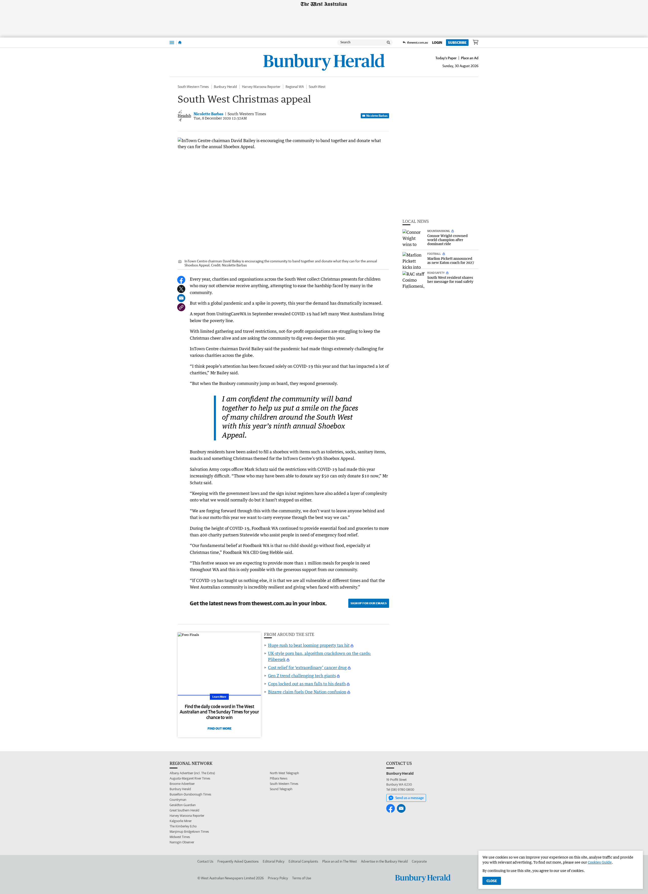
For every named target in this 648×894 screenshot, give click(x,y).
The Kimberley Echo (183, 826)
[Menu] (172, 42)
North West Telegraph (284, 773)
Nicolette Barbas (377, 115)
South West (317, 87)
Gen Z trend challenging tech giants (302, 675)
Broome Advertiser (182, 784)
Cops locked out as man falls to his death (307, 683)
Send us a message (409, 798)
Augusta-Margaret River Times (190, 778)
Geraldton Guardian (183, 805)
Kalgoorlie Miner (181, 821)
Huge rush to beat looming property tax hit (309, 645)
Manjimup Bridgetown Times (189, 831)
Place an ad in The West (339, 861)
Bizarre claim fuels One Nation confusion (307, 691)
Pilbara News (278, 778)
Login (437, 43)
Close (492, 881)
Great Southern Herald (184, 810)
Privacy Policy (278, 878)
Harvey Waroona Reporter (187, 816)
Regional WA (295, 87)
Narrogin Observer (182, 842)
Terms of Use (301, 878)
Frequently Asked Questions (238, 861)
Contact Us (205, 861)
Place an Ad (469, 58)
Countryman (178, 800)
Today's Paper (446, 58)
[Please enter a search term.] (388, 42)
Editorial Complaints (303, 861)
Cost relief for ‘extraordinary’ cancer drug (307, 667)
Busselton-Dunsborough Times (190, 794)
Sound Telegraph (281, 789)
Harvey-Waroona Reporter (261, 87)
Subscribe (457, 43)
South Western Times (193, 87)
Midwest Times (180, 837)
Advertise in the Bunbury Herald (384, 861)
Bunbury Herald (225, 87)
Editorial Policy (274, 861)
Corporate (419, 861)
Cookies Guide (600, 862)
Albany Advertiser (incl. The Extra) (192, 773)
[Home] (180, 43)
